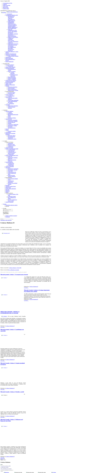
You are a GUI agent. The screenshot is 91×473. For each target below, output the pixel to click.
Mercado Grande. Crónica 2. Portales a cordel (12, 391)
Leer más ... (26, 287)
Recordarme (5, 212)
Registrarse (7, 216)
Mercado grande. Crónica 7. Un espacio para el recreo (14, 274)
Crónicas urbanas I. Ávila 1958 (15, 267)
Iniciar (1, 458)
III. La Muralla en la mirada (13, 269)
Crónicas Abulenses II (33, 286)
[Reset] (12, 219)
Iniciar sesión (5, 213)
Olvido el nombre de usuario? (11, 215)
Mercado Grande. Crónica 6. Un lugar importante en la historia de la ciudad (37, 290)
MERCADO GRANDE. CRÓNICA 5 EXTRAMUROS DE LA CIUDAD (10, 312)
